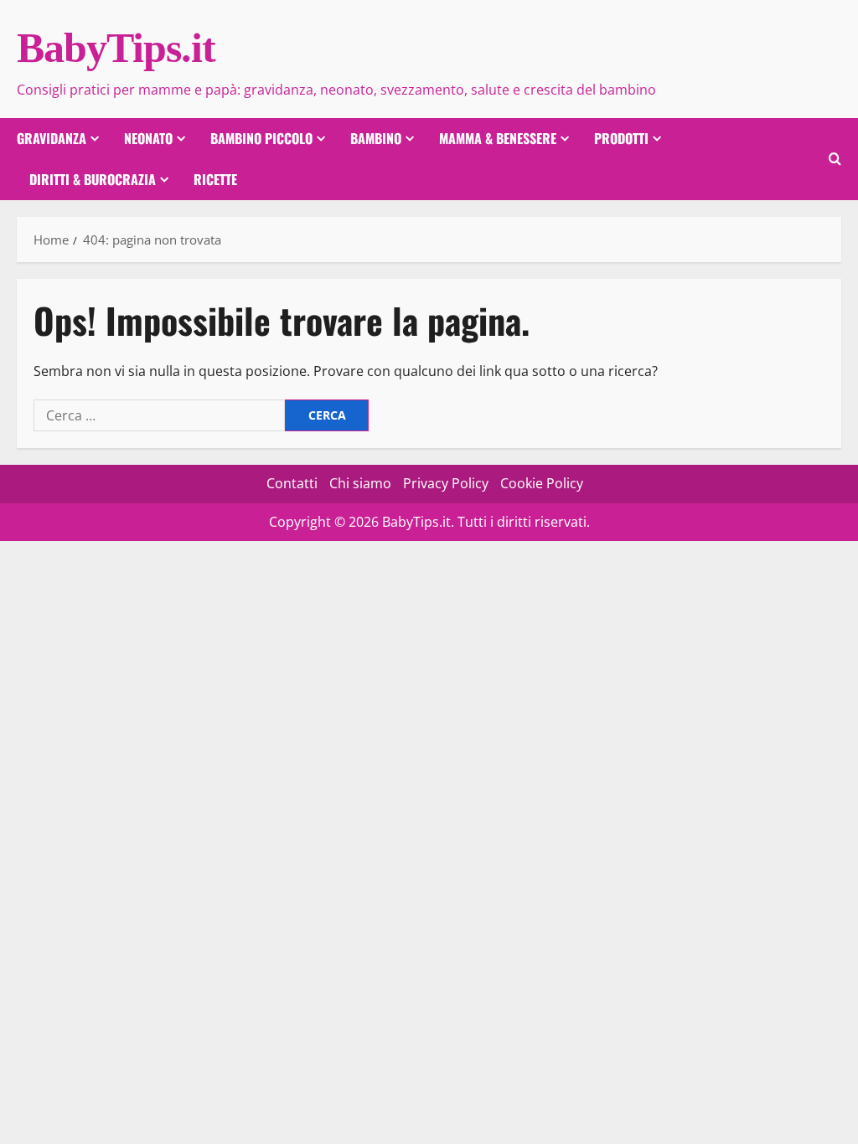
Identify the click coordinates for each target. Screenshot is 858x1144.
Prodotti (621, 138)
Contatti (292, 483)
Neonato (148, 138)
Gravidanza (51, 138)
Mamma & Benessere (497, 138)
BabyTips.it (116, 47)
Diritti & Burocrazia (92, 179)
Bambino (375, 138)
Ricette (215, 179)
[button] (835, 158)
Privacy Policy (445, 483)
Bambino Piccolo (261, 138)
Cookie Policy (541, 483)
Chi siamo (360, 483)
